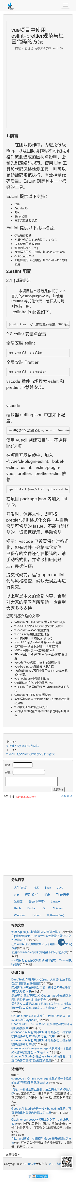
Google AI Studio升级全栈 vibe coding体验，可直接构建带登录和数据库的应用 (41, 1058)
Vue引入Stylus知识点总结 (22, 746)
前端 (47, 894)
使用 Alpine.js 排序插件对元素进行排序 (36, 932)
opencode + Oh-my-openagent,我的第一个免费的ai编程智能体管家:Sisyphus (41, 1050)
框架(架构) (31, 894)
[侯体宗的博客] (10, 5)
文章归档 (12, 1154)
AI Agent (57, 908)
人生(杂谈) (20, 887)
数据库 (18, 901)
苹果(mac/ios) (55, 915)
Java (60, 887)
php (16, 894)
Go (44, 908)
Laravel (55, 901)
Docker (31, 908)
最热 (69, 796)
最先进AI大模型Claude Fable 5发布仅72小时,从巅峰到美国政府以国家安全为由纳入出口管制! (41, 1006)
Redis (17, 908)
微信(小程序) (37, 901)
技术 (36, 887)
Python (36, 915)
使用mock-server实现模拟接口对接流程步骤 (39, 952)
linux (48, 887)
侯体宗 (31, 1164)
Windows (20, 915)
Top (61, 942)
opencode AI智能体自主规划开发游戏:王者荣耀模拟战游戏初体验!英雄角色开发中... (41, 1034)
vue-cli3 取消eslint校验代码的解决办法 (30, 754)
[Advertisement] (38, 88)
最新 (63, 796)
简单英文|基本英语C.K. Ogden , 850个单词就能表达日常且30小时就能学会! (41, 997)
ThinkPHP (62, 894)
